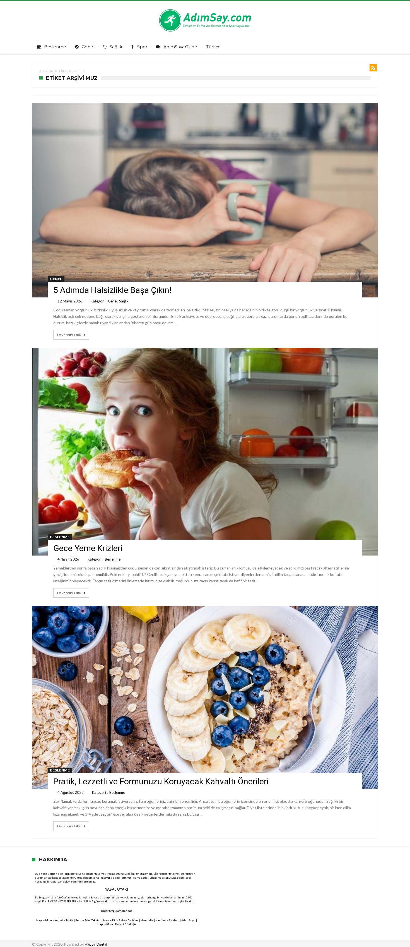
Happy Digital (96, 944)
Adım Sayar (103, 877)
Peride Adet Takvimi (88, 920)
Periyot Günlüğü (125, 924)
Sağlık (124, 301)
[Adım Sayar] (205, 9)
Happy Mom (105, 924)
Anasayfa (46, 71)
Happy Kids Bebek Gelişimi (121, 920)
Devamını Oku (69, 335)
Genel (56, 279)
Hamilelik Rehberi (167, 920)
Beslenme (60, 537)
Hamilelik (147, 920)
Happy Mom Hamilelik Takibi (54, 920)
